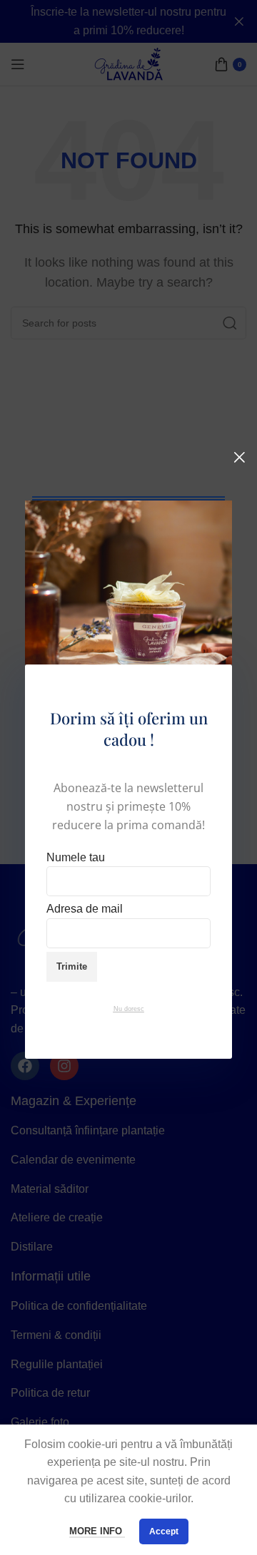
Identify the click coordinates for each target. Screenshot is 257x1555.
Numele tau (75, 857)
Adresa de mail (84, 909)
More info (97, 1531)
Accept (163, 1531)
